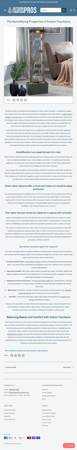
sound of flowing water (42, 281)
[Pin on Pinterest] (17, 99)
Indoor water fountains (33, 261)
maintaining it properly (15, 334)
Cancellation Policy (48, 416)
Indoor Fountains (9, 413)
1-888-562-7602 (14, 389)
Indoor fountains (42, 350)
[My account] (71, 10)
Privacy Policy (46, 422)
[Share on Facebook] (14, 99)
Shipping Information (49, 396)
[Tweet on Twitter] (21, 99)
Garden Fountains (9, 410)
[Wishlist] (75, 10)
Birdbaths (7, 416)
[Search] (63, 10)
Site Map (45, 425)
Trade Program (47, 392)
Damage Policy (47, 410)
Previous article (11, 367)
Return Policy (46, 419)
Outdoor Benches (9, 419)
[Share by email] (25, 99)
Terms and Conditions (49, 413)
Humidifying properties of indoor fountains (22, 350)
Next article (67, 367)
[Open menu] (5, 10)
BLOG (44, 399)
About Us (45, 389)
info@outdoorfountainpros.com (19, 392)
